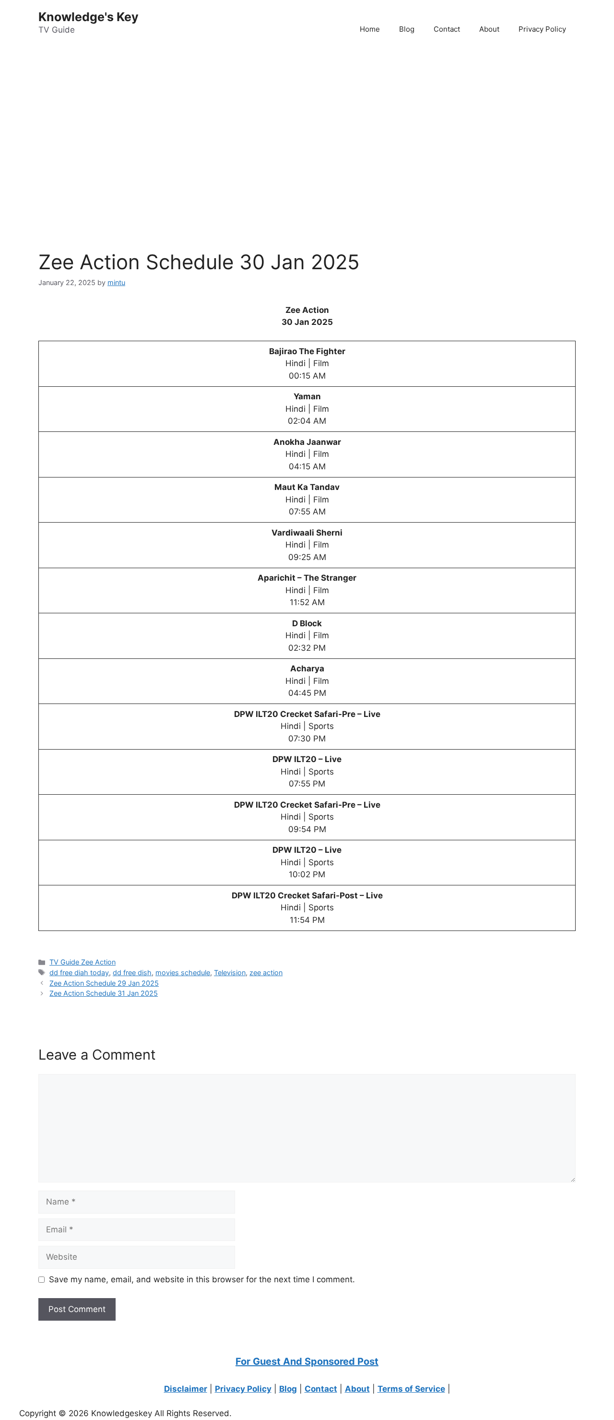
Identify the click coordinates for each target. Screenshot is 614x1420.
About (489, 29)
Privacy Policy (542, 29)
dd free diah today (79, 972)
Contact (447, 29)
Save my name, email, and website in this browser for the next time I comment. (202, 1279)
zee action (266, 972)
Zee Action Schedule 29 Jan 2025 (104, 983)
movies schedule (182, 972)
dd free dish (132, 972)
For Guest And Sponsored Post (307, 1361)
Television (230, 972)
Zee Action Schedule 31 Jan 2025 (103, 993)
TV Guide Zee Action (82, 962)
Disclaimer (185, 1389)
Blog (406, 29)
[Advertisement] (288, 125)
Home (370, 29)
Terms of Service (411, 1389)
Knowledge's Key (88, 17)
